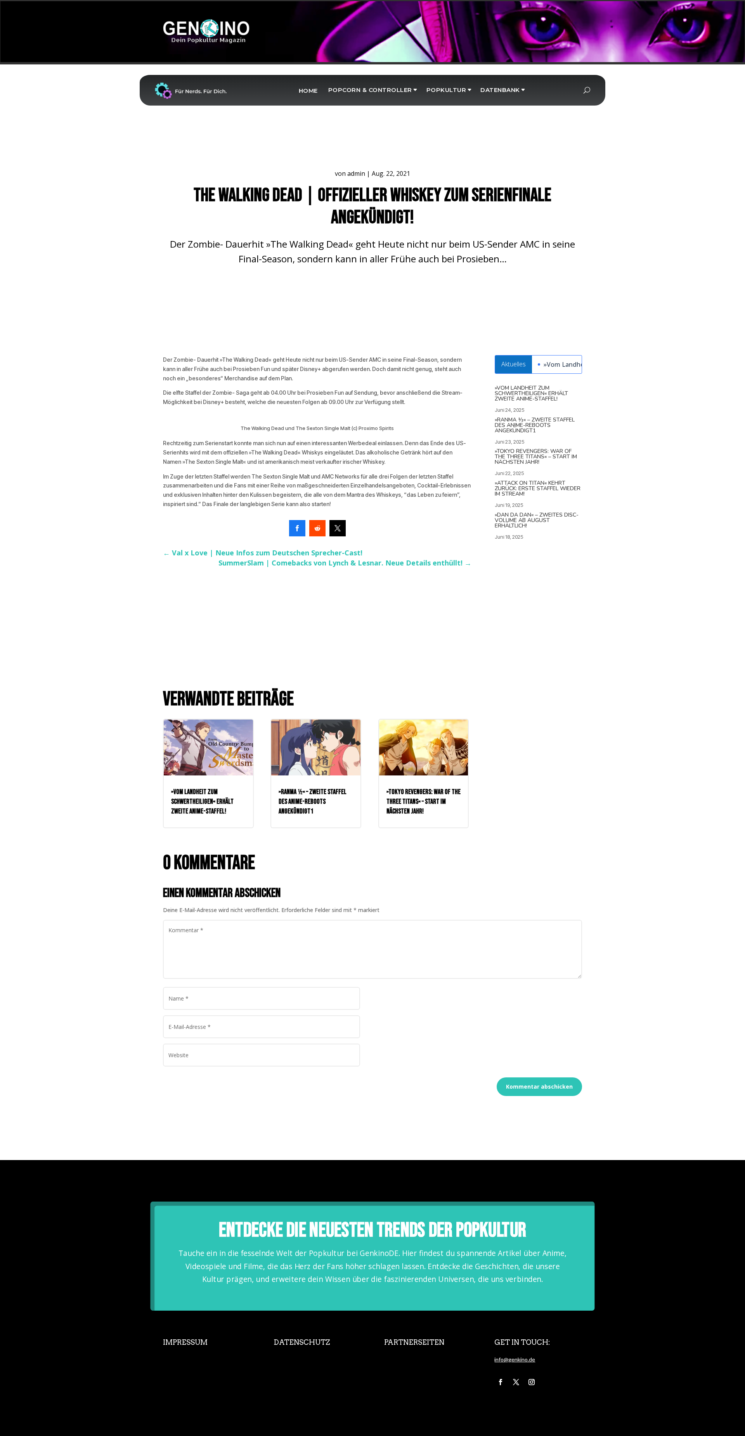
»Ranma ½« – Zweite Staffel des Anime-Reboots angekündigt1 (535, 425)
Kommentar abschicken (539, 1086)
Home (308, 90)
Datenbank (500, 90)
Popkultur (446, 90)
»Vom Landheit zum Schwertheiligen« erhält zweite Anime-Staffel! (531, 393)
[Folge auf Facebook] (500, 1382)
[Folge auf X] (516, 1382)
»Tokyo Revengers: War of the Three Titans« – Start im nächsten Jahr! (536, 456)
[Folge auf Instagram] (531, 1382)
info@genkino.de (514, 1359)
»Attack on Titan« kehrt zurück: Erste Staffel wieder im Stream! (537, 488)
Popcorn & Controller (370, 90)
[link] (297, 528)
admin (356, 173)
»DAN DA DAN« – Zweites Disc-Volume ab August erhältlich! (537, 520)
